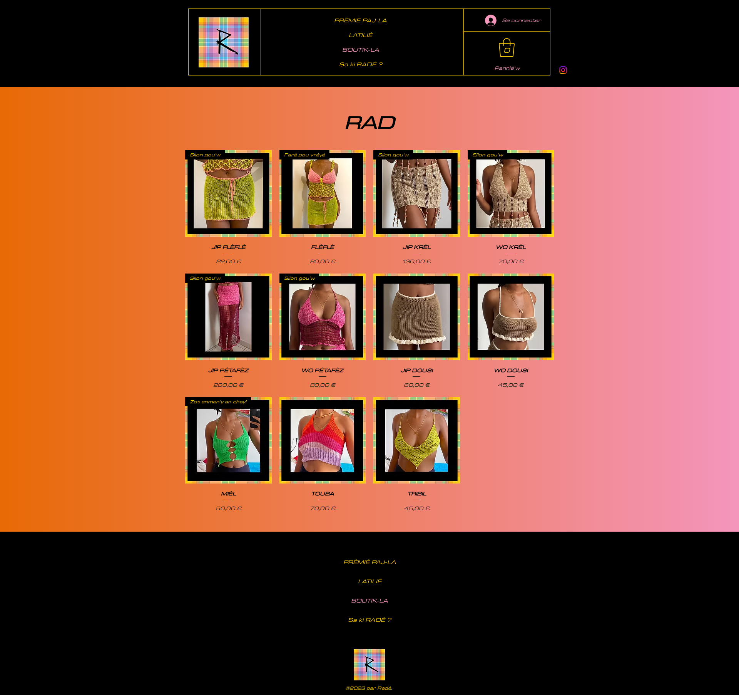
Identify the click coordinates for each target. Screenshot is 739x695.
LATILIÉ (360, 35)
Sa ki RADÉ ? (360, 64)
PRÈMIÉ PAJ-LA (360, 20)
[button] (507, 47)
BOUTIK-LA (360, 49)
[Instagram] (563, 70)
